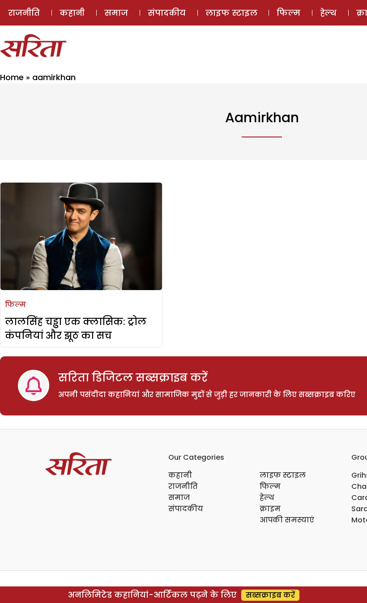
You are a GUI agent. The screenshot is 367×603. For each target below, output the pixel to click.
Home (12, 77)
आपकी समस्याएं (287, 520)
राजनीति (24, 12)
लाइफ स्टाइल (231, 12)
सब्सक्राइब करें (270, 595)
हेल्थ (328, 12)
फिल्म (288, 12)
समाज (116, 12)
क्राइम (270, 509)
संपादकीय (167, 12)
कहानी (72, 12)
